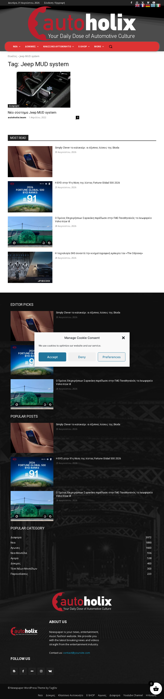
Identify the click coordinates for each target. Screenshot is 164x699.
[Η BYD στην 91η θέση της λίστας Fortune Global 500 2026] (30, 196)
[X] (142, 3)
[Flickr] (32, 671)
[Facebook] (131, 3)
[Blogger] (14, 671)
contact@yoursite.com (76, 653)
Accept (52, 357)
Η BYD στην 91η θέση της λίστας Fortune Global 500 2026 (87, 182)
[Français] (142, 5)
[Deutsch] (148, 5)
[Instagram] (137, 3)
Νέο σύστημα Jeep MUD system (32, 112)
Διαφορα (14, 105)
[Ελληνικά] (153, 5)
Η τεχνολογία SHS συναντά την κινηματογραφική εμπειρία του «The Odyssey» (99, 253)
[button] (123, 338)
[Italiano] (158, 5)
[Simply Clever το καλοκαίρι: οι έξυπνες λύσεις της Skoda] (30, 161)
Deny (82, 357)
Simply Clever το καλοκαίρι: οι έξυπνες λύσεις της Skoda (87, 147)
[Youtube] (153, 3)
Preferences (112, 357)
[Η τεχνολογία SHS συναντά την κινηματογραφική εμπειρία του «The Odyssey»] (30, 267)
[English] (137, 5)
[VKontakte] (50, 671)
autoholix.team (17, 117)
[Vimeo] (148, 3)
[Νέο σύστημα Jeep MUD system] (43, 90)
